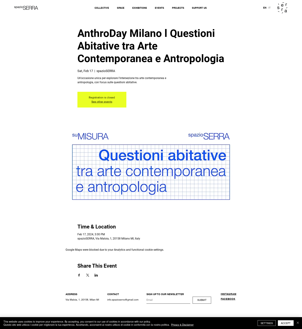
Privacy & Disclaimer (182, 324)
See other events (101, 101)
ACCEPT (286, 323)
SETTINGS (267, 323)
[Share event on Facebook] (79, 275)
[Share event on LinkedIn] (96, 275)
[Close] (298, 323)
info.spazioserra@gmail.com (123, 299)
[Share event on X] (87, 275)
